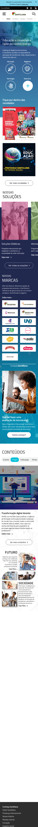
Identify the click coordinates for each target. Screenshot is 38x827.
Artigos (14, 459)
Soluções (22, 19)
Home (8, 19)
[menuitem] (5, 8)
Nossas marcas (9, 819)
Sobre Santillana (9, 810)
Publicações (24, 459)
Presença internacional (12, 813)
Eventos (6, 459)
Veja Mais (12, 569)
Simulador (29, 19)
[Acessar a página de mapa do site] (31, 8)
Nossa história (8, 816)
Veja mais (6, 257)
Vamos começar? (19, 434)
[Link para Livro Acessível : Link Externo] (12, 8)
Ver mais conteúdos (18, 542)
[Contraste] (27, 8)
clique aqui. (25, 4)
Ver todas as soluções (18, 265)
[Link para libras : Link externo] (35, 8)
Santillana (15, 19)
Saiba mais (6, 297)
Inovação (6, 822)
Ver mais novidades (18, 183)
